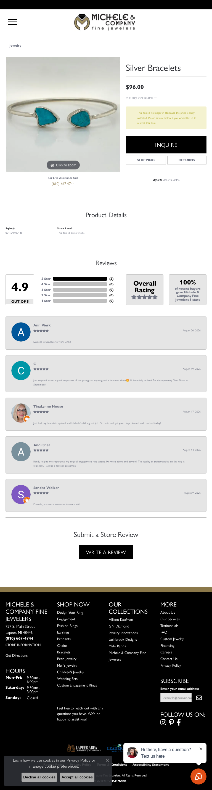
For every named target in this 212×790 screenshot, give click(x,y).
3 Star (46, 290)
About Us (167, 612)
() (111, 278)
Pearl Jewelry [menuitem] (66, 658)
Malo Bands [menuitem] (117, 645)
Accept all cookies (77, 777)
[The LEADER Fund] (119, 748)
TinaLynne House (48, 406)
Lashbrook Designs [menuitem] (123, 639)
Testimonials (169, 625)
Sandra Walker (46, 488)
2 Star (46, 295)
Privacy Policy (170, 665)
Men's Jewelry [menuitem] (67, 665)
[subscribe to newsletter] (199, 697)
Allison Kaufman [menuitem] (121, 619)
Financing (167, 645)
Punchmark (116, 781)
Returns (187, 160)
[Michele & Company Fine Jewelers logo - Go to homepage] (106, 22)
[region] (63, 114)
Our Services (170, 618)
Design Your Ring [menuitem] (70, 612)
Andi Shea (42, 445)
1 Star (46, 301)
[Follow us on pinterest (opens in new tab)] (171, 722)
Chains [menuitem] (62, 645)
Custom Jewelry (172, 638)
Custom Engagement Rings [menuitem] (77, 685)
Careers (166, 652)
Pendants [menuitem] (64, 638)
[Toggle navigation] (13, 22)
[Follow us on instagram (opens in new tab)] (163, 722)
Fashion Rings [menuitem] (67, 625)
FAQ (163, 632)
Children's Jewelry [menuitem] (70, 671)
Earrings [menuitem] (63, 632)
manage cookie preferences (53, 766)
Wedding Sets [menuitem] (67, 678)
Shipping (146, 160)
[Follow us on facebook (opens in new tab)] (179, 722)
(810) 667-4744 (63, 183)
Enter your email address (179, 689)
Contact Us (168, 658)
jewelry (15, 45)
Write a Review (106, 551)
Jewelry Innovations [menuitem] (123, 632)
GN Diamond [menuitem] (119, 626)
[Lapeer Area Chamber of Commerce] (84, 748)
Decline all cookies (39, 777)
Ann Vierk (42, 325)
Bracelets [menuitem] (63, 652)
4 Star (46, 284)
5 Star (46, 278)
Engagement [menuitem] (66, 618)
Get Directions (17, 655)
